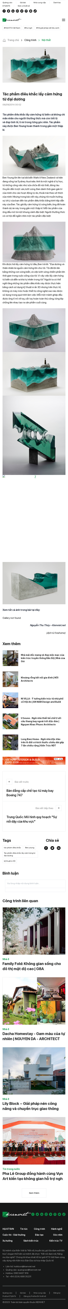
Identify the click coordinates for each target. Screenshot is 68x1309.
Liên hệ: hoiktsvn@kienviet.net (20, 1266)
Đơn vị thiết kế (24, 6)
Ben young (29, 848)
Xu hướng (7, 1240)
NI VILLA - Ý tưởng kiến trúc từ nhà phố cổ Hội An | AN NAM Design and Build (42, 700)
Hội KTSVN (8, 1229)
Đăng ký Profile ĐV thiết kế (35, 1296)
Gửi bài (23, 2)
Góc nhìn (57, 1235)
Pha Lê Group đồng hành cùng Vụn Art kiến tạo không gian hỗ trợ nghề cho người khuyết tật (34, 1178)
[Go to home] (12, 20)
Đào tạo (39, 1235)
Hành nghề (56, 1229)
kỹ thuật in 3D (9, 861)
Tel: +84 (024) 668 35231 (18, 1276)
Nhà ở (6, 959)
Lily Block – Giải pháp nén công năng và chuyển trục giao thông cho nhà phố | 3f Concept (31, 1108)
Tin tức (24, 1229)
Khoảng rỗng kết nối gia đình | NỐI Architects (39, 679)
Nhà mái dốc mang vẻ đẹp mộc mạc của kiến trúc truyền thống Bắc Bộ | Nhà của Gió (43, 658)
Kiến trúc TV (55, 1240)
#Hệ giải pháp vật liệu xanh (47, 28)
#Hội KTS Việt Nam (12, 28)
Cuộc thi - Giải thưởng (14, 1235)
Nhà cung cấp (40, 2)
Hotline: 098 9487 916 (17, 1273)
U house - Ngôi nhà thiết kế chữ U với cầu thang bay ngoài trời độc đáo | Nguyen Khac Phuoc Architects (41, 721)
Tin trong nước (11, 1169)
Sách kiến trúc (30, 1240)
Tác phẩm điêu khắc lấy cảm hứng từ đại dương (19, 854)
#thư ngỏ (28, 28)
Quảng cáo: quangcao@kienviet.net (23, 1269)
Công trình (39, 1229)
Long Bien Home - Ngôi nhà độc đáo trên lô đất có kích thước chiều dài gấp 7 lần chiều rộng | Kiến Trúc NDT (42, 742)
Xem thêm (34, 1193)
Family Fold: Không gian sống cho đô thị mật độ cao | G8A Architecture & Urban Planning (32, 968)
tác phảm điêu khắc (12, 848)
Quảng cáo (7, 2)
